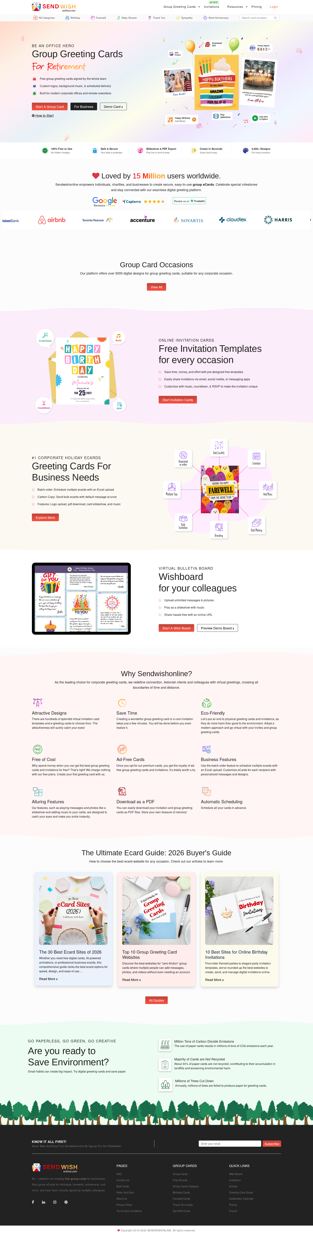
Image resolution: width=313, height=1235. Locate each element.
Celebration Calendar (241, 1198)
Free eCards (180, 1180)
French (233, 1211)
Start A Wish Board (176, 628)
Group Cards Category (186, 1186)
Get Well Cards (181, 1211)
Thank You (159, 17)
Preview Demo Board (217, 628)
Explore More (45, 517)
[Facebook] (33, 1202)
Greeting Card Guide (241, 1192)
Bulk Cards (122, 1186)
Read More (47, 978)
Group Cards (180, 1174)
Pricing (256, 7)
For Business (83, 106)
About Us (121, 1198)
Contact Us (122, 1180)
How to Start (44, 115)
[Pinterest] (66, 1202)
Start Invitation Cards (177, 399)
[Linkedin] (43, 1202)
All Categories (47, 17)
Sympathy (187, 17)
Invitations (211, 5)
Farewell (101, 17)
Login (274, 7)
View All (156, 286)
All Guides (156, 1000)
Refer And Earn (125, 1192)
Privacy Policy (124, 1205)
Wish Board (235, 1174)
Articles (233, 1186)
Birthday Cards (181, 1192)
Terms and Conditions (129, 1211)
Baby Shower (129, 17)
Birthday (75, 17)
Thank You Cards (183, 1205)
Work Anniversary (218, 17)
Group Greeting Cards (180, 7)
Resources (235, 7)
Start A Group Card (50, 106)
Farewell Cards (181, 1198)
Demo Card (112, 106)
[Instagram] (54, 1202)
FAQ (119, 1174)
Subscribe (272, 1143)
